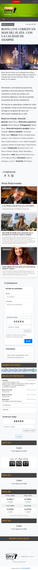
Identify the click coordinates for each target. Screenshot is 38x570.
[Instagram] (28, 1)
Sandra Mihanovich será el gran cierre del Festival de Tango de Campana (18, 267)
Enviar (28, 341)
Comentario (9, 301)
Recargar (27, 331)
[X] (22, 1)
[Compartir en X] (8, 175)
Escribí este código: (12, 317)
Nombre (8, 293)
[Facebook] (25, 1)
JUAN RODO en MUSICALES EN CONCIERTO (18, 206)
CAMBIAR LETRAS (29, 430)
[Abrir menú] (3, 19)
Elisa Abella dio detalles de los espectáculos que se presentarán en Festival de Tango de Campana (17, 234)
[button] (10, 1)
